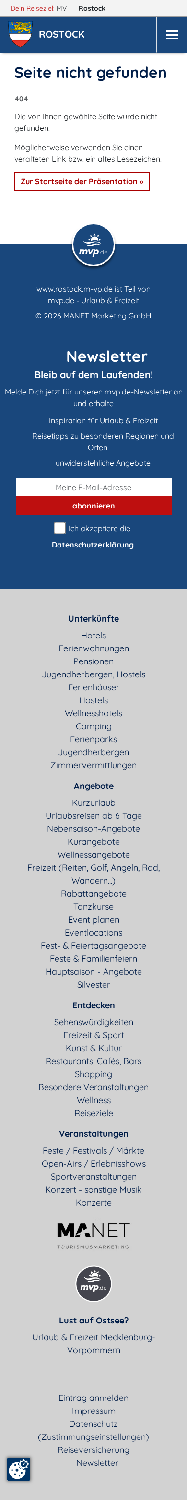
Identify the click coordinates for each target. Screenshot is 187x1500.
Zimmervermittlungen (93, 765)
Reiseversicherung (93, 1449)
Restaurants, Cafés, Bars (93, 1061)
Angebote (94, 785)
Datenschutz (93, 1423)
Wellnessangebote (94, 854)
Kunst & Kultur (94, 1048)
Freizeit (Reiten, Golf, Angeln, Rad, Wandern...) (93, 874)
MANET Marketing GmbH (107, 315)
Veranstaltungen (94, 1133)
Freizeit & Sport (93, 1035)
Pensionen (93, 661)
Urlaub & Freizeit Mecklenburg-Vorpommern (93, 1344)
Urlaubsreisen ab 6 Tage (94, 815)
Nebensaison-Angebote (93, 828)
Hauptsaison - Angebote (94, 971)
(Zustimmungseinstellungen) (93, 1436)
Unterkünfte (93, 618)
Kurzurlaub (94, 802)
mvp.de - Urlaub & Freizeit (93, 300)
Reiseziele (93, 1113)
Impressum (94, 1410)
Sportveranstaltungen (94, 1176)
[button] (63, 35)
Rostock (93, 8)
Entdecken (93, 1005)
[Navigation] (171, 35)
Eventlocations (93, 932)
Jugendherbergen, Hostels (93, 674)
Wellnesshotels (93, 713)
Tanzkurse (93, 906)
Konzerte (94, 1202)
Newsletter (97, 1462)
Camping (94, 726)
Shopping (93, 1074)
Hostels (93, 700)
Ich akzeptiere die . (93, 536)
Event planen (93, 919)
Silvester (93, 984)
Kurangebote (94, 841)
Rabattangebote (94, 893)
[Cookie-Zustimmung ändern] (18, 1469)
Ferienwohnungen (93, 648)
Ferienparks (93, 739)
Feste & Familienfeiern (93, 958)
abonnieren (93, 505)
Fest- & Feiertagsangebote (93, 945)
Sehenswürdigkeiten (93, 1022)
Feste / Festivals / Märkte (93, 1150)
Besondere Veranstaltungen (93, 1087)
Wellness (94, 1100)
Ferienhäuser (93, 687)
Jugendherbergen (93, 752)
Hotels (93, 635)
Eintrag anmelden (93, 1397)
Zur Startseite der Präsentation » (82, 181)
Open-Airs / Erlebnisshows (94, 1163)
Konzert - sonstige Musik (93, 1189)
